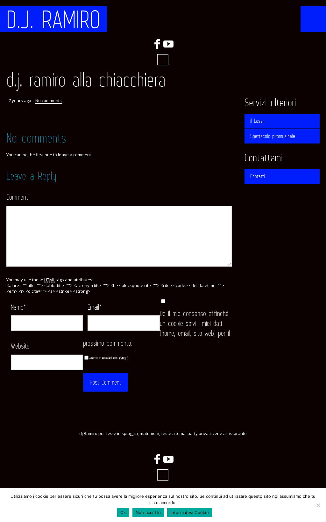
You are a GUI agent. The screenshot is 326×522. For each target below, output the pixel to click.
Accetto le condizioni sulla (108, 358)
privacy (122, 358)
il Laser (257, 121)
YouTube (168, 44)
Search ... (162, 59)
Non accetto (148, 512)
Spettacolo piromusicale (272, 136)
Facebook (157, 44)
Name (18, 307)
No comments (48, 100)
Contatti (257, 176)
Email (95, 307)
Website (20, 346)
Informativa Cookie (189, 512)
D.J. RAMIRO (53, 19)
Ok (123, 512)
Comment (17, 197)
